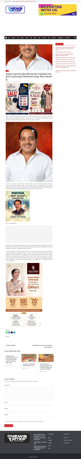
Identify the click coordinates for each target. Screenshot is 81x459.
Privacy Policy (67, 442)
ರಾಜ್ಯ (49, 37)
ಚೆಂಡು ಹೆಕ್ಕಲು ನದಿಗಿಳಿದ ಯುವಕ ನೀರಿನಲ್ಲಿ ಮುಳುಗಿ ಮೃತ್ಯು (65, 61)
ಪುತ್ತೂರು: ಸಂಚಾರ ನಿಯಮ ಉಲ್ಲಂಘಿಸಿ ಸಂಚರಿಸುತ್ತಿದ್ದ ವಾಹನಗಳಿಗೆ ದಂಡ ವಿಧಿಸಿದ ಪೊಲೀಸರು (40, 448)
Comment (7, 385)
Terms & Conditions (68, 440)
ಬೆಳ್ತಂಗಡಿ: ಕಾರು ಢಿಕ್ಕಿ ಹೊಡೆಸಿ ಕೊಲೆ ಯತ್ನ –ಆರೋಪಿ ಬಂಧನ (65, 63)
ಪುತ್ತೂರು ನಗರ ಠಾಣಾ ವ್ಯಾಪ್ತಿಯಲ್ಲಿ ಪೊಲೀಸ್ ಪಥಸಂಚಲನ (64, 59)
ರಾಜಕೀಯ (44, 37)
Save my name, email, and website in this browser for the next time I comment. (25, 421)
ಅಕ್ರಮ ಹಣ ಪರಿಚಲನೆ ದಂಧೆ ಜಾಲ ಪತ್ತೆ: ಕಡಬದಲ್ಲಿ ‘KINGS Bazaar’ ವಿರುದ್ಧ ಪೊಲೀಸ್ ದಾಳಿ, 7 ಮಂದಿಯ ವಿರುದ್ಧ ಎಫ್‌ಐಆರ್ (65, 49)
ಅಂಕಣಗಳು (54, 37)
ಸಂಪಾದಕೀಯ (67, 37)
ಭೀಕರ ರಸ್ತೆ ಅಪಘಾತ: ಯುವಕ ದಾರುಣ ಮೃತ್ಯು (63, 52)
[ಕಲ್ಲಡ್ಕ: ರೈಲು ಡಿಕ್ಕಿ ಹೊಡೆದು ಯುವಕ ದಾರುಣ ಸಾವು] (29, 355)
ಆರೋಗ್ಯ (22, 37)
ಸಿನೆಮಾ (39, 37)
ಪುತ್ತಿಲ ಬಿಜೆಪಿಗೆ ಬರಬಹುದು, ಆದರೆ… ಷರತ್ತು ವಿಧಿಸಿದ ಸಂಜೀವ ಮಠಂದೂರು (42, 346)
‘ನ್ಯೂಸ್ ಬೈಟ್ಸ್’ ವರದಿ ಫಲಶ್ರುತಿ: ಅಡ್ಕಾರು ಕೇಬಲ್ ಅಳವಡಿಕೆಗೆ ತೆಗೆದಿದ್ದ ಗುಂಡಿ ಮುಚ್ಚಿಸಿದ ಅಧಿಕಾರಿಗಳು (46, 366)
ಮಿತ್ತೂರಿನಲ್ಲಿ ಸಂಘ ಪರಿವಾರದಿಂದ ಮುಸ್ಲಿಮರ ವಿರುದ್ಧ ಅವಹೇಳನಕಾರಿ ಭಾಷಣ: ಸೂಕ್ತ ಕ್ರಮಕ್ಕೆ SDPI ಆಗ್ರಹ (12, 359)
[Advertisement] (40, 26)
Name (6, 402)
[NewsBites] (5, 37)
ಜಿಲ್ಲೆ (18, 37)
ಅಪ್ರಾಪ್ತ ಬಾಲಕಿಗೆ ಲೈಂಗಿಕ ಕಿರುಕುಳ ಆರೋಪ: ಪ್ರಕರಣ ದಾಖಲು (65, 57)
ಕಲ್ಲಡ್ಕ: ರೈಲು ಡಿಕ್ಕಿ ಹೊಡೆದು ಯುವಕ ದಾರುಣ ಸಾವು (29, 364)
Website (6, 414)
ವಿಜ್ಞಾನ (35, 37)
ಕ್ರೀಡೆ (31, 37)
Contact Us (66, 437)
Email (6, 408)
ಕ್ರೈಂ (9, 37)
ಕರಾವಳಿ (26, 37)
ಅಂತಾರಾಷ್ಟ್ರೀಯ (60, 37)
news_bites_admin (17, 81)
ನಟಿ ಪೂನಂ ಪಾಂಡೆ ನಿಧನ (11, 345)
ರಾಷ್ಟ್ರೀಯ (13, 37)
